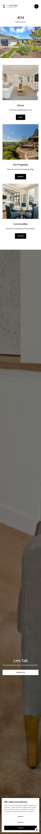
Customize (20, 822)
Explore (20, 236)
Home (20, 117)
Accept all (20, 828)
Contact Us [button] (20, 672)
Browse (20, 177)
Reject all (20, 816)
